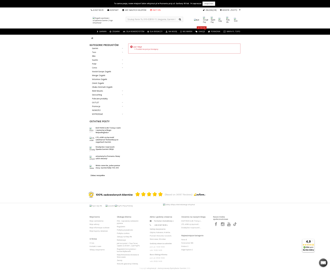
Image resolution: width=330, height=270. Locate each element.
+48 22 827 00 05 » (161, 225)
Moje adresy (94, 224)
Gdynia (152, 232)
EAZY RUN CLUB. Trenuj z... (191, 221)
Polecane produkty (100, 98)
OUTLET (95, 102)
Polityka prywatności (125, 230)
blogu (203, 217)
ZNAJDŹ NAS (208, 3)
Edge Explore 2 (187, 249)
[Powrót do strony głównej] (92, 38)
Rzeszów (160, 236)
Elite (94, 56)
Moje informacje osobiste (99, 227)
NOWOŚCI (96, 110)
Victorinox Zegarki (99, 79)
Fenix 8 (184, 239)
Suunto (95, 60)
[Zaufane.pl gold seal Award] (91, 194)
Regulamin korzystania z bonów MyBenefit (126, 250)
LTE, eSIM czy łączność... (190, 224)
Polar (94, 64)
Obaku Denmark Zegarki (102, 87)
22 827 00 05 (98, 10)
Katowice (159, 232)
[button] (114, 31)
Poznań (153, 236)
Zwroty (119, 260)
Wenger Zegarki (98, 75)
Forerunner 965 (187, 243)
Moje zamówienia (96, 221)
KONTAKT (114, 10)
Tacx (94, 52)
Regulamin (121, 226)
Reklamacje (121, 240)
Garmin (95, 48)
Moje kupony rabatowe (99, 231)
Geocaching (97, 94)
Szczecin (167, 236)
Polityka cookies (123, 233)
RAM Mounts (97, 91)
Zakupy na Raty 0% (124, 236)
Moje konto (95, 217)
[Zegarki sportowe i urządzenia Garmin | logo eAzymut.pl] (108, 20)
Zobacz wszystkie (97, 175)
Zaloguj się (211, 10)
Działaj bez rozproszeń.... (191, 227)
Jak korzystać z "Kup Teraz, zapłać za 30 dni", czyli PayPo (128, 244)
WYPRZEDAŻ (97, 114)
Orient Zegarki (98, 83)
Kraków (167, 232)
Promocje (96, 106)
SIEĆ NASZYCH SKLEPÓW (135, 10)
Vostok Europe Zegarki (101, 71)
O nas (92, 243)
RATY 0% (157, 10)
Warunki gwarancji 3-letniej (127, 264)
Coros (94, 67)
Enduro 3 (184, 246)
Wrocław (162, 239)
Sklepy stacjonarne (97, 249)
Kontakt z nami (95, 246)
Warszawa (154, 239)
